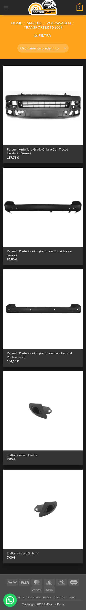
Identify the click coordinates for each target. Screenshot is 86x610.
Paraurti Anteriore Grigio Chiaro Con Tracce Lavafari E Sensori (37, 151)
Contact (60, 597)
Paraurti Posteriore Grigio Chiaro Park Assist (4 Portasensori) (39, 355)
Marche (34, 23)
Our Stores (31, 597)
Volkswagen (59, 23)
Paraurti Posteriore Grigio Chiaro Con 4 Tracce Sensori (39, 253)
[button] (6, 7)
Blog (47, 597)
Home (16, 23)
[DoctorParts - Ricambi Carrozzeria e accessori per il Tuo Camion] (43, 7)
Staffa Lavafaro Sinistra (22, 553)
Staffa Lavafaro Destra (22, 455)
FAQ (72, 597)
